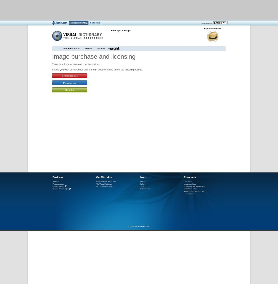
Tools (142, 186)
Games (101, 48)
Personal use (69, 83)
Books (88, 48)
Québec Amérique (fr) (61, 189)
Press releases (58, 184)
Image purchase (190, 184)
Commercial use (70, 76)
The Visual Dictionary (104, 184)
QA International (58, 186)
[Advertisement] (126, 10)
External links (145, 189)
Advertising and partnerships (194, 186)
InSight (142, 184)
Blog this (69, 90)
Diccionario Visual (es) (104, 186)
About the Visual (71, 48)
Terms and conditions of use (194, 191)
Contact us (188, 181)
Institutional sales (190, 189)
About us (56, 181)
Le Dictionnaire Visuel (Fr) (106, 181)
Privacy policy (189, 194)
